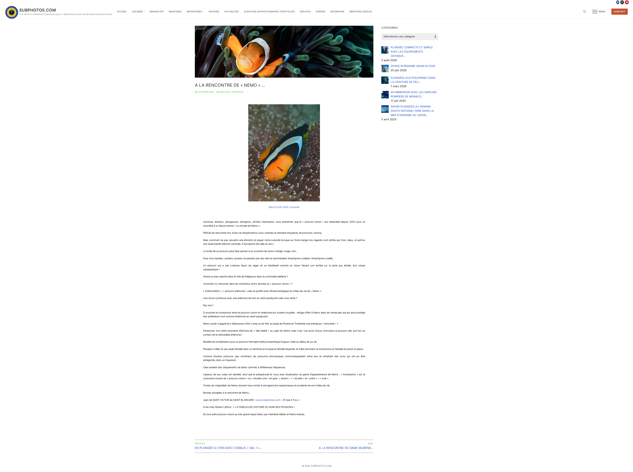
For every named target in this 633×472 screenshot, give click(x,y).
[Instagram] (622, 2)
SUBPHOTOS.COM (37, 10)
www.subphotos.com (268, 399)
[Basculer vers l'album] (284, 207)
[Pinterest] (627, 2)
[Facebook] (617, 2)
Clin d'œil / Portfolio (231, 92)
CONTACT (620, 11)
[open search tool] (584, 11)
